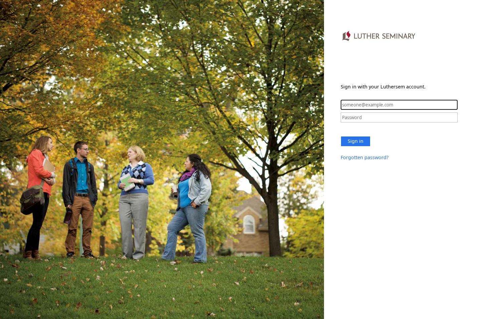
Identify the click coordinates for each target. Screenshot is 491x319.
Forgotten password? (364, 157)
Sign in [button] (355, 141)
